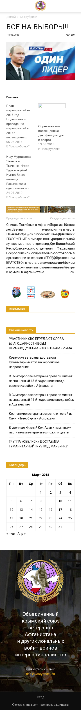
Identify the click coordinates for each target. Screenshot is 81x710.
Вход (40, 697)
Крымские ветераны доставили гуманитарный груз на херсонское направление (34, 362)
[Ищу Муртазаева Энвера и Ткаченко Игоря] (22, 176)
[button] (70, 6)
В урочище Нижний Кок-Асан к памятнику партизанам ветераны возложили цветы (40, 430)
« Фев (10, 533)
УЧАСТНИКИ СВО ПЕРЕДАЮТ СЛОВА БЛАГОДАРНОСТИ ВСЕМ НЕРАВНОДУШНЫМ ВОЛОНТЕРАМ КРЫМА (40, 343)
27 (21, 526)
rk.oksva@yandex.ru (40, 674)
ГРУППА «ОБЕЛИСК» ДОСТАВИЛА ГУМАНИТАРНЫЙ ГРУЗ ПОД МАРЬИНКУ (38, 444)
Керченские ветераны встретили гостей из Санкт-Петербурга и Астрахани (40, 416)
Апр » (22, 533)
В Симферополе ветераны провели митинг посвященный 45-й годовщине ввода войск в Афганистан (41, 399)
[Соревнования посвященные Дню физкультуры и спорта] (52, 111)
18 (70, 509)
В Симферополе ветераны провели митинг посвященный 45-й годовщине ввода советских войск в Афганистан (40, 380)
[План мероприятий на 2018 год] (22, 126)
